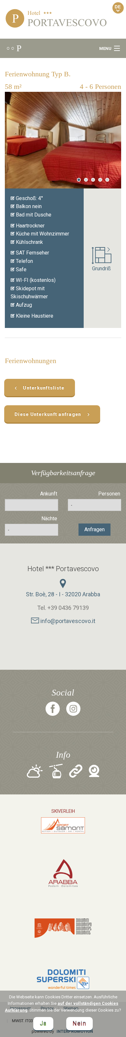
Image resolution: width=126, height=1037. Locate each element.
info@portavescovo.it (67, 621)
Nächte (49, 518)
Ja (43, 1023)
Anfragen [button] (94, 529)
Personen (109, 494)
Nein (79, 1023)
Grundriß (101, 268)
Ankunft (48, 494)
